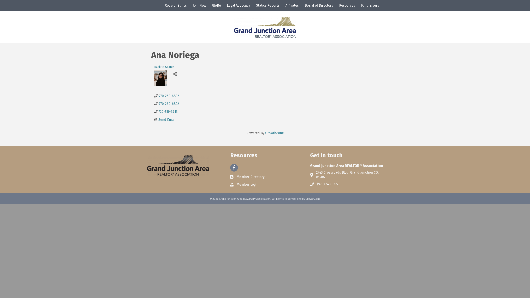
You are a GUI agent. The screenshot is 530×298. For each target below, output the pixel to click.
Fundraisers (370, 5)
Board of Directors (319, 5)
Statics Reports (267, 5)
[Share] (175, 74)
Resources (347, 5)
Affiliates (292, 5)
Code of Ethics (176, 5)
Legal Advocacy (238, 5)
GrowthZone (274, 133)
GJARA (216, 5)
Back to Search (164, 67)
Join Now (199, 5)
